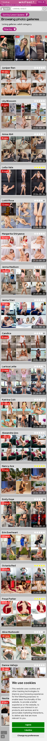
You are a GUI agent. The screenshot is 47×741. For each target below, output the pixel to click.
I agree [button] (28, 725)
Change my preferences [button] (28, 735)
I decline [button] (28, 730)
